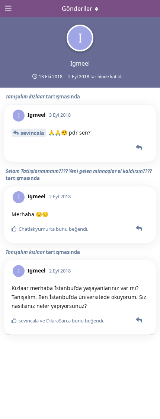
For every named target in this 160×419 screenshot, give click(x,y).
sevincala (32, 132)
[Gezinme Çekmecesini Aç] (7, 8)
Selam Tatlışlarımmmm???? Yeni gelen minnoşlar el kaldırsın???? (79, 171)
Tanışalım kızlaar (25, 96)
